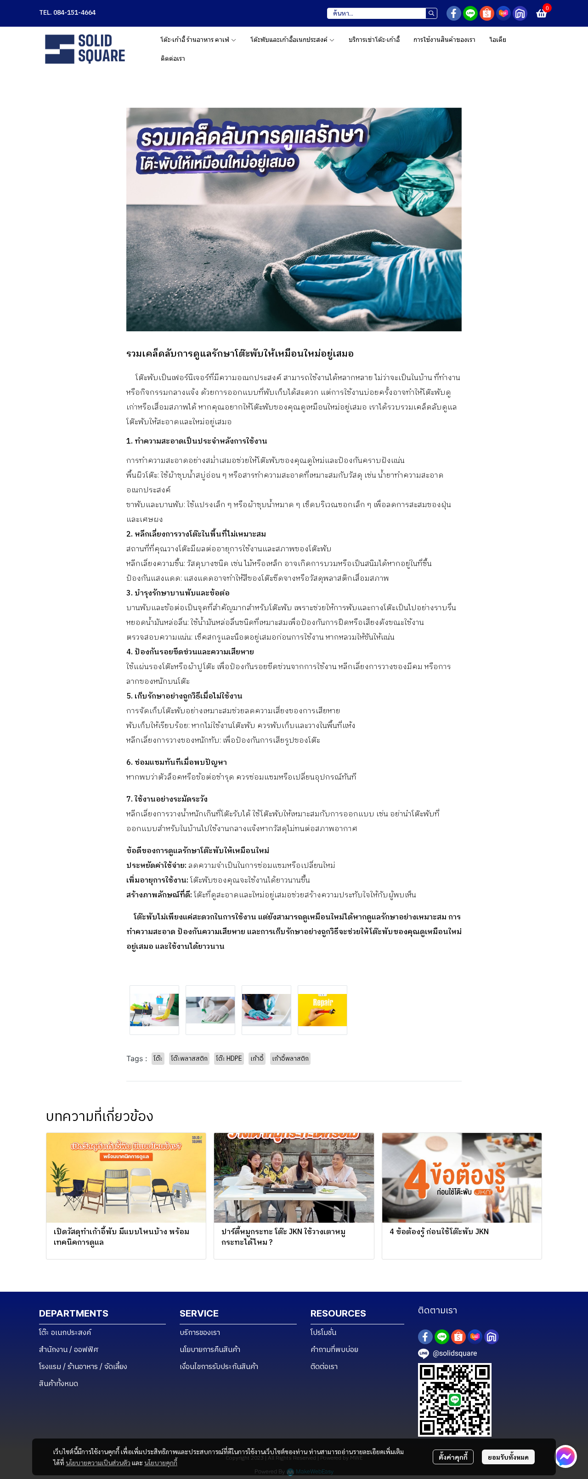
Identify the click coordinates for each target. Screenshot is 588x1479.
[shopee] (487, 13)
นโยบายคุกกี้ (160, 1462)
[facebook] (454, 13)
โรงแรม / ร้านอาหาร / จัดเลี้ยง (83, 1367)
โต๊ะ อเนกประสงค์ (65, 1333)
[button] (382, 13)
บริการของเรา (200, 1333)
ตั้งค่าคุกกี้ (453, 1457)
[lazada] (503, 13)
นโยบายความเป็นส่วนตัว (98, 1462)
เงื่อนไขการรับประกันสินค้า (219, 1367)
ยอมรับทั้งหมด (508, 1457)
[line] (470, 13)
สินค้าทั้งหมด (58, 1384)
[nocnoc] (520, 13)
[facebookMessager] (565, 1456)
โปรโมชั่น (323, 1333)
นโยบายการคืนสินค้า (210, 1350)
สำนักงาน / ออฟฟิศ (69, 1350)
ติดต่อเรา (324, 1367)
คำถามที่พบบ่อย (334, 1350)
